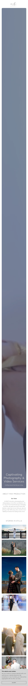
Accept (14, 682)
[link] (14, 4)
